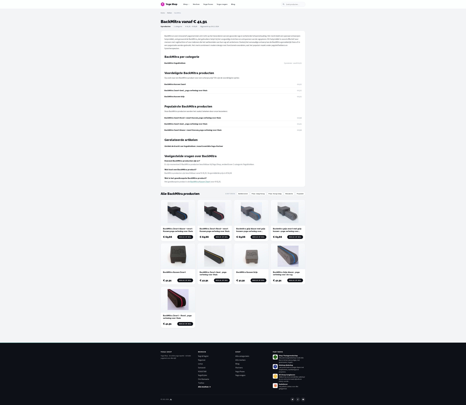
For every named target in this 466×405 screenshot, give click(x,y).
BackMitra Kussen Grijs (174, 96)
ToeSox (201, 383)
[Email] (303, 399)
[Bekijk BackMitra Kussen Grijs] (251, 256)
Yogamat (201, 360)
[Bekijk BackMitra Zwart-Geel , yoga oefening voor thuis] (214, 256)
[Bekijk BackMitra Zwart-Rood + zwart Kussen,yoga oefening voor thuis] (214, 213)
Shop (185, 4)
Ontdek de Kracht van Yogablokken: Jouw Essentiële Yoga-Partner (193, 146)
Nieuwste (289, 194)
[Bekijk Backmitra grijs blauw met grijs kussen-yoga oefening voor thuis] (251, 213)
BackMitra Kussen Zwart (175, 84)
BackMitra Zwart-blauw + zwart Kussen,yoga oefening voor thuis (193, 130)
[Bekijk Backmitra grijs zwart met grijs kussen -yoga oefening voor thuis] (288, 213)
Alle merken (240, 360)
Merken (196, 4)
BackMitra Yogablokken (174, 63)
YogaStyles (202, 375)
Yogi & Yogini (203, 356)
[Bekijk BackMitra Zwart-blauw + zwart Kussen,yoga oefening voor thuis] (178, 213)
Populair (300, 194)
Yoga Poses (208, 4)
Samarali (201, 367)
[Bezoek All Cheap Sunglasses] (275, 376)
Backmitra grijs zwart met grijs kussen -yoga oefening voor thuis (287, 231)
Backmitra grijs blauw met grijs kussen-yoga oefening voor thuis (250, 231)
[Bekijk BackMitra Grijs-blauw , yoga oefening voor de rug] (288, 256)
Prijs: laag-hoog (258, 194)
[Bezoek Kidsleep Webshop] (275, 366)
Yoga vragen (222, 4)
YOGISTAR (202, 371)
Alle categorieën (242, 356)
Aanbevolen (243, 194)
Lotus (200, 363)
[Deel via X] (292, 399)
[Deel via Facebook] (298, 399)
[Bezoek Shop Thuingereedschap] (275, 357)
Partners (239, 367)
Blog (233, 4)
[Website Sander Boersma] (170, 399)
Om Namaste (203, 379)
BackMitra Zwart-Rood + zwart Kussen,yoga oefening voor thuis (192, 118)
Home (163, 13)
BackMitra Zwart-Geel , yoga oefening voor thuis (185, 90)
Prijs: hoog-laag (275, 194)
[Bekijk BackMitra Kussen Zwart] (178, 256)
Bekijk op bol (185, 237)
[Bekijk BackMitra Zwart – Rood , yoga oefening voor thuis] (178, 299)
